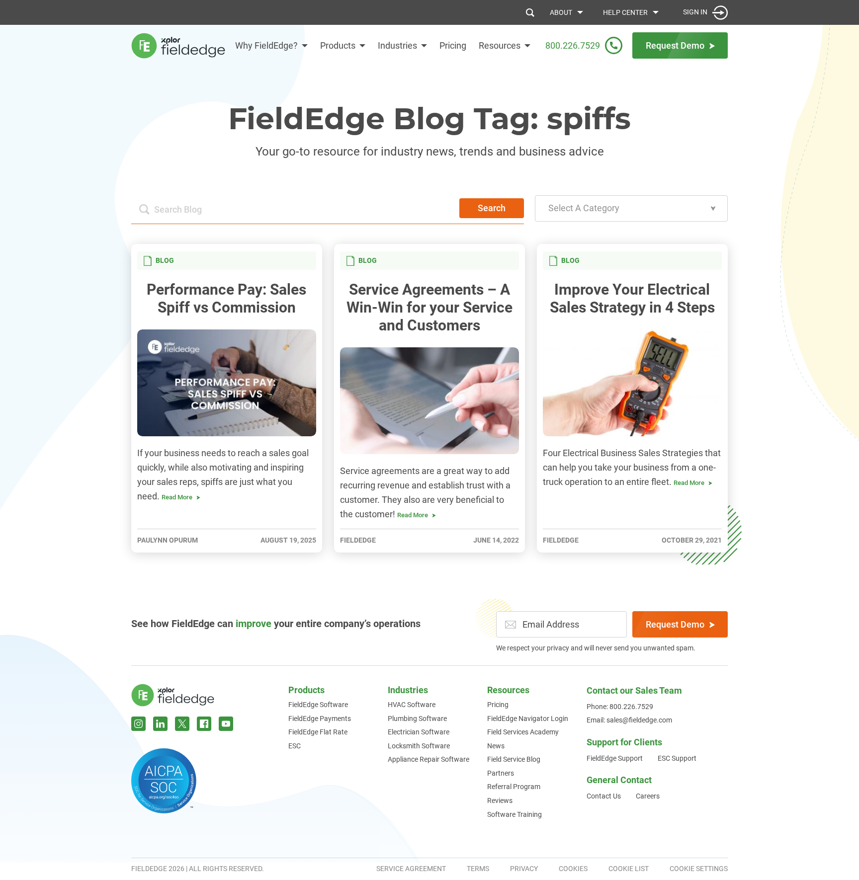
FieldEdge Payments (319, 718)
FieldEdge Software (318, 705)
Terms (478, 869)
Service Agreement (411, 869)
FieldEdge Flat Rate (317, 732)
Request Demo (675, 624)
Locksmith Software (419, 746)
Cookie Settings (699, 869)
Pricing (452, 45)
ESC (294, 746)
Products (337, 45)
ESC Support (677, 758)
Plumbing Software (417, 718)
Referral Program (513, 787)
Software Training (514, 814)
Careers (648, 796)
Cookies (573, 869)
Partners (500, 773)
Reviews (500, 800)
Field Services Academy (523, 732)
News (496, 746)
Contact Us (604, 796)
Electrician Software (418, 732)
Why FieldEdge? (266, 45)
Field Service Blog (513, 759)
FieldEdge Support (615, 758)
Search (492, 208)
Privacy (524, 869)
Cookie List (628, 869)
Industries (397, 45)
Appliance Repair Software (428, 759)
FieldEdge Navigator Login (527, 718)
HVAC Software (411, 705)
